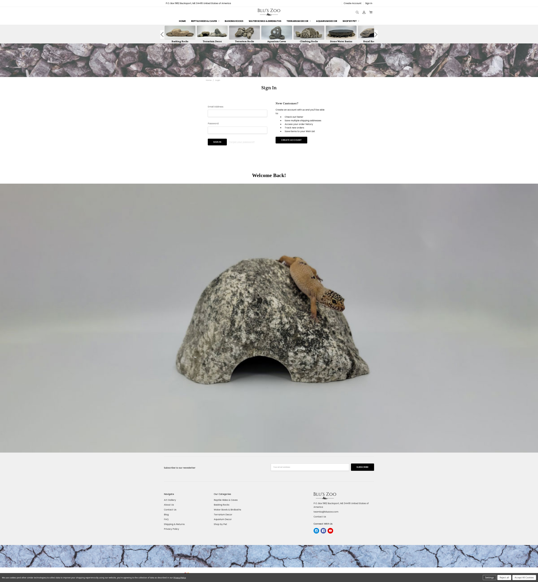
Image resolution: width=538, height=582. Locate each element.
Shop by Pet (350, 21)
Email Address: (216, 106)
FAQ (166, 519)
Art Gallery (170, 500)
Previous (162, 34)
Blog (166, 514)
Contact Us (170, 509)
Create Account (352, 3)
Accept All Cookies (524, 577)
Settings (489, 577)
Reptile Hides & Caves (204, 21)
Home (182, 21)
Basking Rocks (234, 21)
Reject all (504, 577)
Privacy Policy (171, 529)
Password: (213, 123)
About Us (169, 504)
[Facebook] (323, 531)
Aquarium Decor (326, 21)
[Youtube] (330, 531)
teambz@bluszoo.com (326, 511)
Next (376, 34)
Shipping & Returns (174, 524)
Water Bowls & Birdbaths (265, 21)
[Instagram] (316, 531)
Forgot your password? (242, 142)
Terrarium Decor (298, 21)
